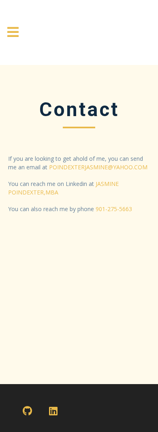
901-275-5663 (114, 209)
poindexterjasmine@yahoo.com (98, 167)
